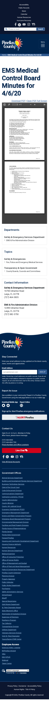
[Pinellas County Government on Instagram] (29, 24)
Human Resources (24, 17)
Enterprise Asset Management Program (17, 519)
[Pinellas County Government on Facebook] (16, 24)
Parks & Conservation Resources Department (19, 570)
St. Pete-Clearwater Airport (12, 608)
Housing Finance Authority (12, 544)
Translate (23, 673)
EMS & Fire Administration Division (20, 240)
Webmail (6, 660)
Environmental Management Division (16, 522)
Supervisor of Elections (11, 617)
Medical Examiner (9, 554)
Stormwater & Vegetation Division (15, 614)
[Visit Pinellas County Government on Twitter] (19, 25)
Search (40, 29)
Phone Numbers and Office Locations (15, 445)
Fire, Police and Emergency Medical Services (24, 262)
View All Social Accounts (11, 462)
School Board (8, 595)
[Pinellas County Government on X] (7, 457)
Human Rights (19, 689)
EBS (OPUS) (7, 657)
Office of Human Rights (11, 560)
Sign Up (42, 372)
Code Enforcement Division (13, 490)
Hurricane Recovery (24, 20)
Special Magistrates (10, 601)
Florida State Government (12, 535)
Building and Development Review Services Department (23, 481)
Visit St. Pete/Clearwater (12, 636)
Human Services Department (13, 551)
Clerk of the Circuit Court (12, 487)
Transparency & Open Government (20, 268)
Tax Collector (7, 623)
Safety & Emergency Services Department (24, 237)
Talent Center (8, 663)
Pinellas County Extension (12, 573)
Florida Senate (8, 532)
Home (4, 55)
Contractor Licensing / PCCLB (13, 497)
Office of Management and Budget (15, 563)
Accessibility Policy (34, 686)
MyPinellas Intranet (10, 651)
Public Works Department (12, 585)
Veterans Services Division (12, 633)
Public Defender (8, 582)
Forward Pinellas (9, 538)
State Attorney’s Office (11, 611)
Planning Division (9, 576)
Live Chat (20, 450)
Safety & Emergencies (15, 259)
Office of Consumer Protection (14, 557)
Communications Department (13, 494)
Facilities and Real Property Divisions (16, 525)
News (24, 11)
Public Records (24, 8)
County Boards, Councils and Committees (23, 271)
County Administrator (10, 500)
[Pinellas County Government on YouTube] (24, 24)
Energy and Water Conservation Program (17, 516)
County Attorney (9, 503)
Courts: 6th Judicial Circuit (12, 506)
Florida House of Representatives (15, 528)
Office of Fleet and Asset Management (17, 566)
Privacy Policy (13, 686)
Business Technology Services (14, 484)
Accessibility (24, 5)
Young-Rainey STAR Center (12, 639)
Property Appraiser (9, 579)
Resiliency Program (10, 620)
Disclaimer (22, 686)
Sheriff (5, 598)
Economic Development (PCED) (14, 509)
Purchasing (7, 589)
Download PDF (18, 101)
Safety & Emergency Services (13, 592)
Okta (4, 654)
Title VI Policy (30, 689)
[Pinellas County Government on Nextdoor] (33, 24)
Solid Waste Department (11, 604)
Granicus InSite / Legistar (12, 648)
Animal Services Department (13, 478)
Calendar (24, 14)
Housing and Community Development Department (21, 541)
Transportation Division (11, 627)
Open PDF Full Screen (37, 101)
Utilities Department (10, 630)
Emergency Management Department (16, 513)
